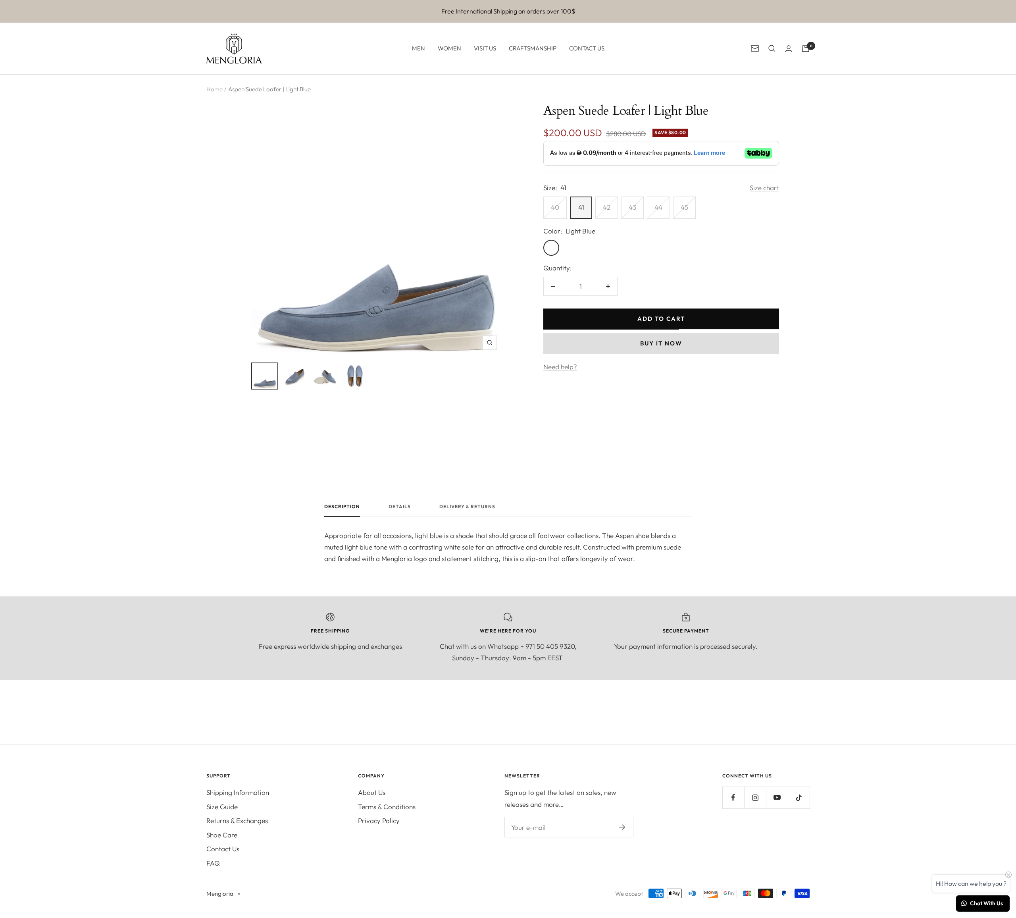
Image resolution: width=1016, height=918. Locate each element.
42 (606, 207)
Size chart (764, 187)
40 (555, 207)
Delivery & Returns (467, 506)
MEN (418, 48)
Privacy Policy (379, 820)
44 (658, 207)
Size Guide (222, 806)
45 (684, 207)
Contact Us (222, 849)
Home (214, 89)
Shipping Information (237, 792)
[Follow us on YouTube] (777, 797)
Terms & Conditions (387, 806)
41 (581, 207)
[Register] (622, 827)
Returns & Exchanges (237, 820)
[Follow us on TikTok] (799, 797)
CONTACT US (586, 48)
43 (632, 207)
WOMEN (449, 48)
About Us (371, 792)
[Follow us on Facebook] (733, 797)
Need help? (560, 367)
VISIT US (485, 48)
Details (400, 506)
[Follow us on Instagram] (755, 797)
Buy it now (661, 343)
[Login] (788, 48)
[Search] (771, 48)
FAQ (213, 863)
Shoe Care (221, 835)
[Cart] (806, 48)
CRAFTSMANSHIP (532, 48)
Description (342, 506)
